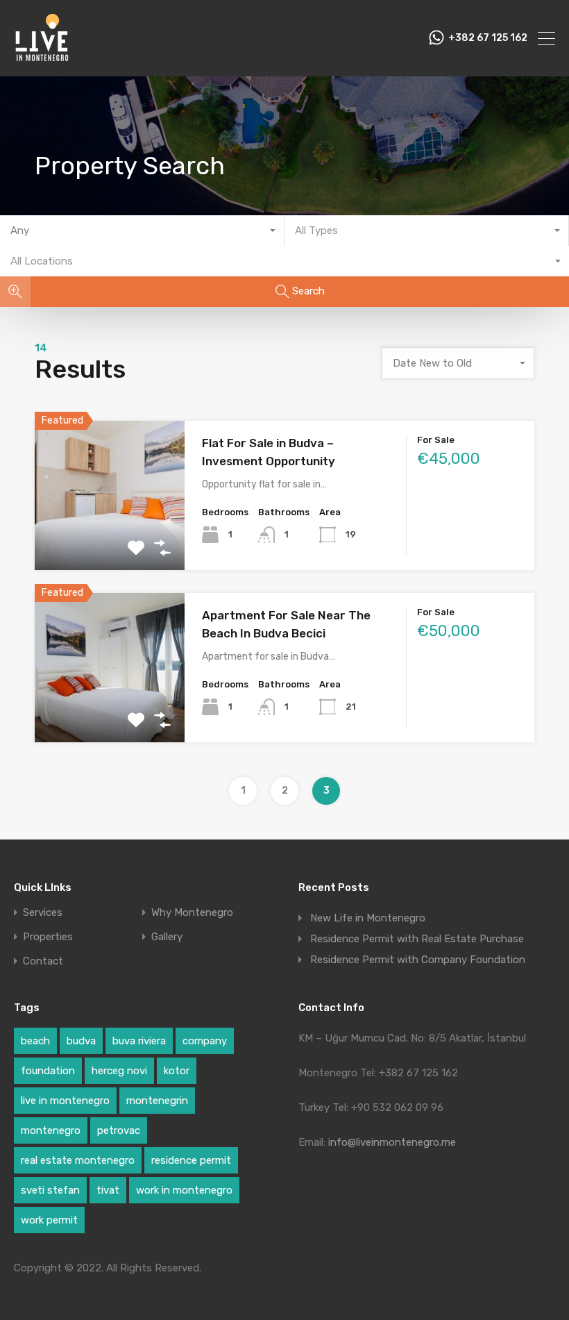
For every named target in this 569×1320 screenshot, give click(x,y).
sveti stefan (50, 1190)
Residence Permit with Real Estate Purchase (417, 939)
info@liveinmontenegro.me (392, 1142)
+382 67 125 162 (487, 38)
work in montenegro (184, 1190)
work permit (49, 1220)
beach (35, 1041)
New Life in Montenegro (367, 918)
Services (42, 913)
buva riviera (139, 1041)
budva (81, 1041)
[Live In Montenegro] (41, 59)
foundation (48, 1070)
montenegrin (157, 1100)
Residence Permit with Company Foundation (417, 959)
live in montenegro (65, 1100)
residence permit (191, 1160)
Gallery (166, 937)
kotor (176, 1070)
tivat (107, 1190)
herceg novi (119, 1070)
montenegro (50, 1130)
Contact (43, 961)
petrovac (118, 1130)
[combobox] (142, 230)
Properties (48, 937)
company (204, 1041)
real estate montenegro (78, 1160)
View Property (110, 540)
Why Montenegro (192, 913)
